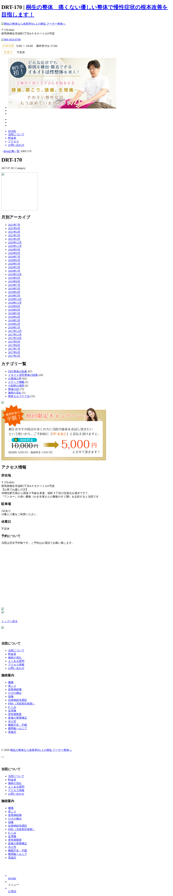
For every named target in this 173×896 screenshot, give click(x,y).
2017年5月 (14, 355)
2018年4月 (14, 316)
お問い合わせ (16, 668)
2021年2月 (14, 239)
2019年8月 (14, 281)
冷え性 (12, 721)
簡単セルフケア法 (19, 396)
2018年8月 (14, 306)
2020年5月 (14, 263)
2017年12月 (15, 331)
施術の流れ (15, 392)
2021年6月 (14, 228)
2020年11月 (15, 246)
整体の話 (13, 389)
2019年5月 (14, 288)
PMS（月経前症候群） (21, 703)
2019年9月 (14, 278)
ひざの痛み (15, 693)
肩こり (12, 685)
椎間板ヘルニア (17, 728)
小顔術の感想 (16, 385)
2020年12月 (15, 242)
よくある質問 (16, 661)
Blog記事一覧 (12, 151)
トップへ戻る (9, 621)
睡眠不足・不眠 (17, 724)
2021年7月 (14, 224)
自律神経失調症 (17, 700)
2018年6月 (14, 309)
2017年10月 (15, 338)
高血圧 (12, 731)
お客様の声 (15, 378)
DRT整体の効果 (17, 371)
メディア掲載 (16, 382)
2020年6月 (14, 260)
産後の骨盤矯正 (17, 717)
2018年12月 (15, 299)
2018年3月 (14, 320)
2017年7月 (14, 348)
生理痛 (12, 710)
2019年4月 (14, 292)
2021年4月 (14, 231)
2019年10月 (15, 274)
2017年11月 (15, 334)
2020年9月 (14, 249)
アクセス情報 (16, 664)
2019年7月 (14, 285)
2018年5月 (14, 313)
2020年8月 (14, 253)
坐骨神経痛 (15, 689)
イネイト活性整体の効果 (23, 375)
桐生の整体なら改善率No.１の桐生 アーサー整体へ (41, 750)
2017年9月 (14, 341)
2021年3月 (14, 235)
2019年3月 (14, 295)
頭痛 (11, 696)
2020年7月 (14, 256)
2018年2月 (14, 324)
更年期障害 (15, 714)
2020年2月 (14, 267)
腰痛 (11, 682)
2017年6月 (14, 352)
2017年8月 (14, 345)
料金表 (12, 654)
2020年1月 (14, 270)
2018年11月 (15, 302)
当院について (16, 650)
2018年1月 (14, 327)
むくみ (12, 707)
